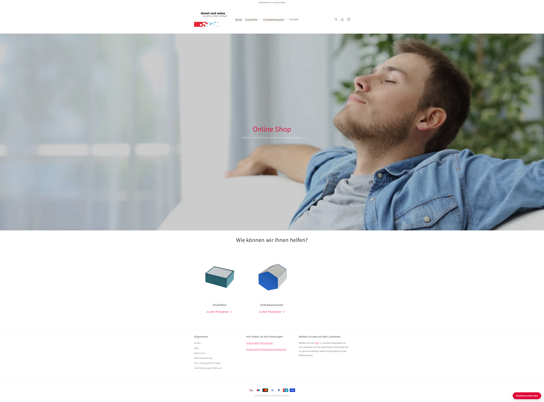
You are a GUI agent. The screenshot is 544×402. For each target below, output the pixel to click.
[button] (253, 19)
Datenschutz (200, 353)
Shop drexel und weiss (267, 395)
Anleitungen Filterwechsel (259, 342)
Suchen (197, 343)
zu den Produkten (218, 312)
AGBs (196, 348)
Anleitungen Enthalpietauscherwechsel (266, 349)
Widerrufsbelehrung (203, 358)
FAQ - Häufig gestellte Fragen (207, 363)
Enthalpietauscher (273, 19)
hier (317, 342)
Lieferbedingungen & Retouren (208, 368)
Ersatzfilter (251, 19)
